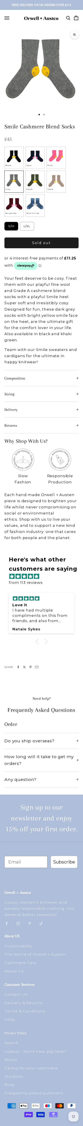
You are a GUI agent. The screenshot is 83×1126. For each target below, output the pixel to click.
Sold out (41, 243)
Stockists (13, 1076)
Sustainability (18, 946)
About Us (14, 971)
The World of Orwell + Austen (35, 954)
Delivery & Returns (23, 1003)
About (10, 1060)
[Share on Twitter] (24, 667)
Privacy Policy (15, 1033)
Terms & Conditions (24, 1011)
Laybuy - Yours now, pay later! (35, 1051)
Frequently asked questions (33, 1093)
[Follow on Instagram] (18, 923)
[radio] (14, 158)
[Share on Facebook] (18, 667)
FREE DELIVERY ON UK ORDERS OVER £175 (41, 5)
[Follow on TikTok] (41, 923)
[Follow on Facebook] (6, 923)
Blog (9, 1085)
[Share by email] (37, 667)
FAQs (9, 1019)
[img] (44, 576)
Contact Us (16, 994)
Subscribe (64, 862)
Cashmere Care (20, 963)
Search (11, 1043)
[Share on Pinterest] (30, 667)
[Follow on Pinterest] (29, 923)
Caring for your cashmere (31, 1068)
